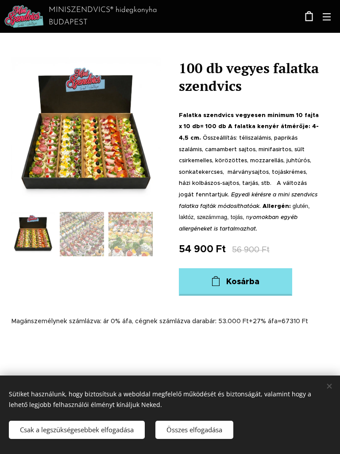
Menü (327, 16)
